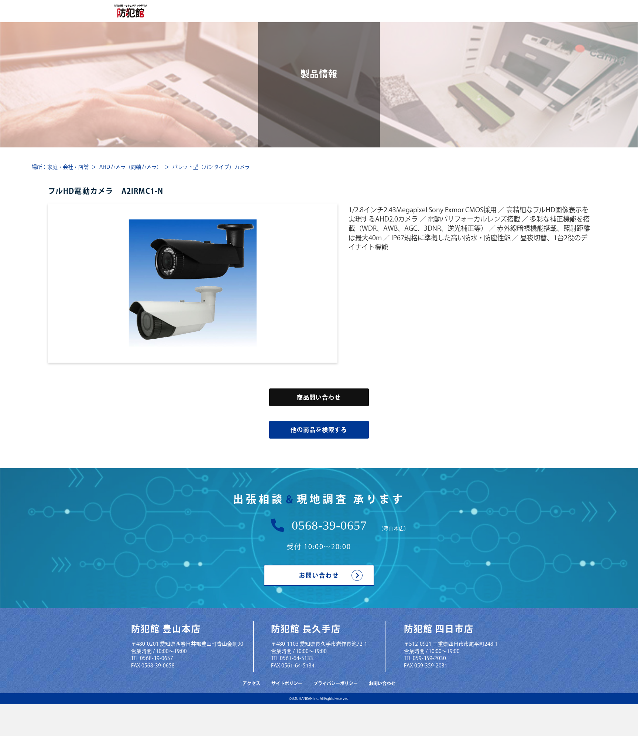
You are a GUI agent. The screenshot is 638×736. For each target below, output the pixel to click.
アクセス (251, 683)
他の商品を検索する (319, 430)
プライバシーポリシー (335, 683)
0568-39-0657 (329, 525)
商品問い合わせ (319, 397)
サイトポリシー (286, 683)
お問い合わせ (319, 575)
